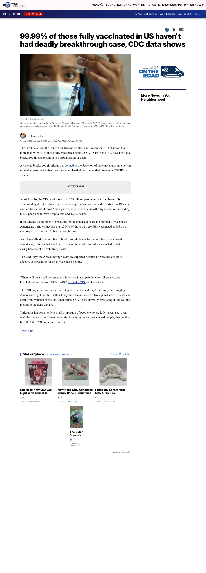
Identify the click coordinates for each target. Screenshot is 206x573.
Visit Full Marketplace (120, 354)
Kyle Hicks (37, 136)
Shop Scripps (172, 4)
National (124, 4)
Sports (154, 4)
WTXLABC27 (5, 14)
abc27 (15, 14)
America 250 (184, 14)
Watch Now (193, 4)
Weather (139, 4)
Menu (96, 4)
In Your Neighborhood (146, 14)
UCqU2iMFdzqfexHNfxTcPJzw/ (19, 14)
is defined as (69, 165)
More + (197, 14)
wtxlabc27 (10, 14)
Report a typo (27, 330)
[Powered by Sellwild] (126, 452)
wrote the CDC (77, 282)
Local (110, 4)
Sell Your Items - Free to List (59, 355)
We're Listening (167, 14)
